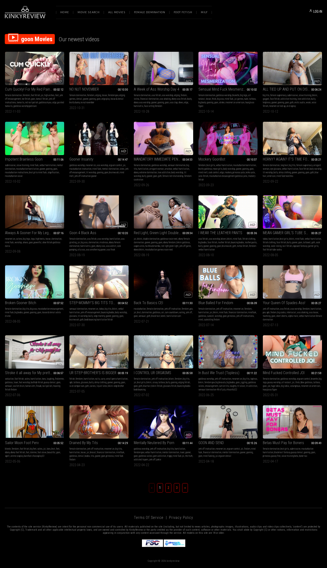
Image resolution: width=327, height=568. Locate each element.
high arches (49, 95)
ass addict (111, 246)
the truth (188, 456)
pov (191, 308)
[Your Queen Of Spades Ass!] (292, 282)
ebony (136, 172)
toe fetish (26, 99)
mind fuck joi (178, 456)
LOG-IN (317, 11)
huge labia (275, 386)
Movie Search (89, 12)
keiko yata (250, 172)
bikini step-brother (116, 386)
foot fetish (35, 95)
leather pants (251, 242)
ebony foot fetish (18, 452)
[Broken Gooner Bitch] (34, 282)
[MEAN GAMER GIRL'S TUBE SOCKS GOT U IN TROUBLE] (292, 212)
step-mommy (99, 316)
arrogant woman (156, 169)
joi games (238, 99)
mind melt (203, 172)
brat (139, 312)
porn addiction (159, 456)
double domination (151, 239)
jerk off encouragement (90, 312)
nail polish (47, 386)
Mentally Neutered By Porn (154, 442)
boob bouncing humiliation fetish (99, 319)
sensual (142, 316)
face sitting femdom (153, 106)
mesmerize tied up (277, 106)
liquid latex (101, 386)
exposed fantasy (300, 246)
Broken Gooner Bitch (20, 303)
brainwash (114, 172)
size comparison (76, 386)
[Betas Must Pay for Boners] (292, 422)
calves (19, 239)
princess (231, 316)
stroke (222, 102)
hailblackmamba (152, 246)
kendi (163, 316)
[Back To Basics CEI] (163, 282)
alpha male (293, 316)
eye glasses (275, 169)
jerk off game (185, 246)
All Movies (116, 12)
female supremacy (278, 95)
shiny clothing (285, 172)
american (271, 176)
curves (93, 386)
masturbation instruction (80, 169)
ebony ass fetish (179, 99)
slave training (305, 95)
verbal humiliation (47, 165)
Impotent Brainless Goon (24, 159)
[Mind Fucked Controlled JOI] (292, 352)
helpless (267, 102)
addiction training (289, 99)
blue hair (147, 386)
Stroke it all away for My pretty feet (32, 373)
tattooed (306, 242)
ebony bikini (139, 249)
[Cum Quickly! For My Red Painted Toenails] (34, 68)
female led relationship (173, 176)
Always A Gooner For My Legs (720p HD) (34, 233)
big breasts (221, 382)
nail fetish (287, 246)
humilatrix (138, 106)
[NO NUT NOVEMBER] (99, 68)
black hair (155, 316)
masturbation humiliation (27, 169)
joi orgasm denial (223, 456)
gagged (266, 99)
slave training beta (290, 456)
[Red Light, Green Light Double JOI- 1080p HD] (163, 212)
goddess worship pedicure (25, 106)
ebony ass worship (142, 102)
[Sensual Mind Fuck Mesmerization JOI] (228, 68)
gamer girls (313, 246)
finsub (38, 386)
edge (54, 102)
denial (79, 99)
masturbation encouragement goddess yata (228, 176)
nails (97, 378)
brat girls (211, 165)
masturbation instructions (16, 172)
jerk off (189, 312)
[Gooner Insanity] (99, 138)
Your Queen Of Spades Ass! (284, 303)
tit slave (241, 386)
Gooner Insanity (81, 159)
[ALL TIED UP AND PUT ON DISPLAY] (292, 68)
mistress (104, 242)
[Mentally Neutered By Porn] (163, 422)
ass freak (111, 249)
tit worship (91, 172)
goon (33, 99)
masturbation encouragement (50, 308)
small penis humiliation (117, 378)
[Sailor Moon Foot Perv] (34, 422)
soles (27, 378)
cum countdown (171, 312)
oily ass (81, 249)
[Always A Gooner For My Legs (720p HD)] (34, 212)
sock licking (276, 246)
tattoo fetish (242, 246)
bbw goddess (306, 382)
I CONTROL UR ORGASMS (152, 373)
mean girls (217, 169)
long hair (284, 165)
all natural (286, 382)
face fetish (275, 99)
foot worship (24, 382)
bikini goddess (183, 242)
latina (136, 99)
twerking (267, 316)
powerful (37, 242)
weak (308, 102)
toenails (20, 102)
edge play (105, 99)
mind (200, 319)
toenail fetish (42, 99)
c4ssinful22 (231, 389)
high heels (40, 239)
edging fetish (184, 382)
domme (33, 452)
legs (33, 239)
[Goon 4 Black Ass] (99, 212)
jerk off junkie (155, 459)
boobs (87, 456)
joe (269, 386)
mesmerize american (235, 102)
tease (104, 95)
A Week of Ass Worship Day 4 (156, 89)
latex (122, 169)
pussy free (276, 456)
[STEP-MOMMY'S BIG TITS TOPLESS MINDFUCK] (99, 282)
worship (18, 242)
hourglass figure (270, 389)
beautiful (51, 452)
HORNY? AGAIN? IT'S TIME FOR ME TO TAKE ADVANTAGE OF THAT (292, 159)
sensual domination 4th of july (211, 389)
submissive (292, 95)
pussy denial (50, 382)
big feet (33, 448)
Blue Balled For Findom (215, 303)
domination (56, 239)
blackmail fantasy (282, 452)
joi (42, 95)
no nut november (87, 102)
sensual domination (177, 165)
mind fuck (229, 99)
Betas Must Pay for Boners (283, 442)
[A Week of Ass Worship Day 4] (163, 68)
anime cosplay (17, 456)
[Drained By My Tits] (99, 422)
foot (27, 452)
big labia (285, 386)
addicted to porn (141, 459)
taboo (265, 239)
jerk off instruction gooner (85, 176)
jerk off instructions (245, 316)
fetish (72, 378)
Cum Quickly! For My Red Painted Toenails (34, 89)
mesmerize (91, 165)
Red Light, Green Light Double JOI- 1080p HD (163, 233)
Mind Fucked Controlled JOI (283, 373)
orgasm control (115, 165)
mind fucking (208, 456)
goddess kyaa (45, 102)
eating (182, 312)
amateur (168, 169)
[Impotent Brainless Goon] (34, 138)
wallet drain (18, 386)
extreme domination (148, 172)
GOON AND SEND (211, 442)
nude (246, 99)
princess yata (239, 172)
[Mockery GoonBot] (228, 138)
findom (184, 95)
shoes (25, 242)
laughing (50, 378)
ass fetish (156, 95)
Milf (204, 12)
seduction (9, 378)
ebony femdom (169, 242)
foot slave (42, 452)
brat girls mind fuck (38, 172)
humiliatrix (85, 246)
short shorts (281, 316)
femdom (26, 95)
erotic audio (299, 102)
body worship (177, 172)
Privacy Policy (181, 517)
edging (98, 95)
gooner (85, 99)
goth (291, 102)
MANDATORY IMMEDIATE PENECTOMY (162, 159)
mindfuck (252, 312)
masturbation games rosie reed (159, 249)
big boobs (202, 242)
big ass (220, 99)
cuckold (210, 316)
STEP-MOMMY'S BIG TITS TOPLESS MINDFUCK (99, 303)
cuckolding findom (212, 319)
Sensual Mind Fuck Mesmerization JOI (227, 89)
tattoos (252, 99)
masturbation (140, 308)
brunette (235, 95)
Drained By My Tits (83, 442)
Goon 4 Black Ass (82, 233)
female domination (13, 95)
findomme (59, 378)
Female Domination (149, 12)
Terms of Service (149, 517)
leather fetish (224, 242)
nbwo (181, 102)
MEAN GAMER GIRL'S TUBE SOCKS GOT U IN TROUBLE (292, 233)
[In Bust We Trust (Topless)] (228, 352)
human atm (30, 386)
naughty (233, 386)
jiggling (244, 382)
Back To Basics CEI (148, 303)
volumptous (295, 386)
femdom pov (113, 95)
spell (7, 456)
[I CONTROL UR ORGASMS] (163, 352)
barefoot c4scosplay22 (34, 456)
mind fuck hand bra (284, 176)
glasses (73, 316)
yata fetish (203, 176)
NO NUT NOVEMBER (84, 89)
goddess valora (145, 456)
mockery (228, 172)
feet (57, 95)
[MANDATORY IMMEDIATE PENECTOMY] (163, 138)
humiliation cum (174, 316)
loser (16, 382)
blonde (8, 448)
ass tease (313, 312)
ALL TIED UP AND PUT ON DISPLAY (289, 89)
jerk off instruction (172, 308)
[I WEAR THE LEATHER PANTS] (228, 212)
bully (313, 99)
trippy (169, 456)
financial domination (149, 99)
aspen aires (139, 246)
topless (253, 378)
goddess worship (223, 95)
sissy (155, 382)
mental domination (110, 169)
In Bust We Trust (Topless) (218, 373)
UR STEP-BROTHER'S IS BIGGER (92, 373)
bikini (314, 95)
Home (64, 12)
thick (214, 99)
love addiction (304, 99)
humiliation (143, 169)
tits (92, 456)
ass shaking (165, 99)
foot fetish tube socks (272, 249)
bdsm (223, 239)
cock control (214, 172)
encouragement (211, 386)
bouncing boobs (237, 242)
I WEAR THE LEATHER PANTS (220, 233)
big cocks (281, 312)
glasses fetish (169, 386)
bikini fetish (157, 386)
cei (162, 312)
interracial (291, 312)
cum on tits (224, 386)
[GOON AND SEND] (228, 422)
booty (189, 99)
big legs (243, 95)
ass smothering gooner (96, 249)
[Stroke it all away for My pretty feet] (34, 352)
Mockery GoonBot (211, 159)
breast (93, 452)
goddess (156, 312)
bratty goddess (205, 169)
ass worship (167, 95)
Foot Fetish (183, 12)
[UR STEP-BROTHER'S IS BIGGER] (99, 352)
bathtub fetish (37, 382)
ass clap (174, 102)
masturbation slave (14, 176)
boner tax (303, 456)
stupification (53, 172)
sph (268, 312)
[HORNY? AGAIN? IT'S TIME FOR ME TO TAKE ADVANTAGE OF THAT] (292, 138)
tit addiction (251, 386)
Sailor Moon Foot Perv (22, 442)
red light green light (169, 246)
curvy (103, 378)
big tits (266, 95)
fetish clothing (248, 239)
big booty (202, 102)
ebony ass (100, 246)
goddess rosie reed (168, 239)
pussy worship (274, 382)
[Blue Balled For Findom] (228, 282)
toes (44, 378)
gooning (92, 99)
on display (291, 106)
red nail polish (31, 102)
